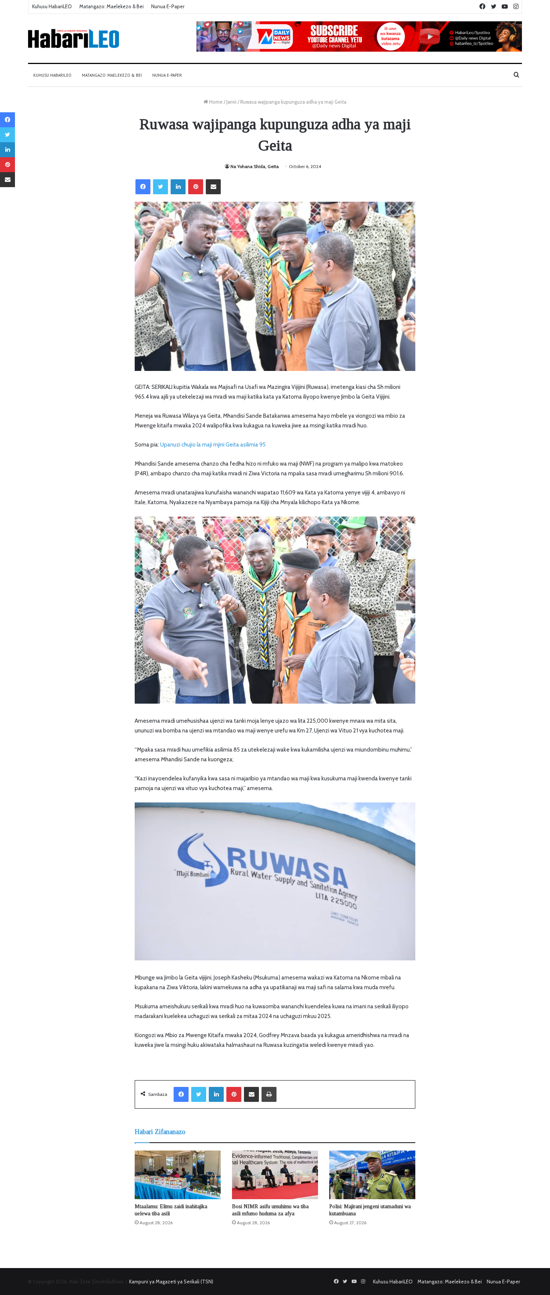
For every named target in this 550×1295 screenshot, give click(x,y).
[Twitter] (160, 186)
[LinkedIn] (178, 186)
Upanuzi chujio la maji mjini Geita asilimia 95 (213, 444)
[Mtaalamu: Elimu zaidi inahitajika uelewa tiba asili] (178, 1175)
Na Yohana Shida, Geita (254, 166)
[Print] (269, 1094)
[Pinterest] (195, 186)
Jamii (231, 102)
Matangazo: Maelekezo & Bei (111, 6)
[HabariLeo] (73, 38)
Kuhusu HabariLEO (52, 6)
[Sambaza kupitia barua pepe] (213, 186)
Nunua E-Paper (167, 6)
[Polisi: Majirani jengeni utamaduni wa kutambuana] (372, 1175)
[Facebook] (142, 186)
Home (215, 102)
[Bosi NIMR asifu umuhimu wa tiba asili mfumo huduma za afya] (275, 1175)
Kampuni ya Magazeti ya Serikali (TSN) (171, 1282)
